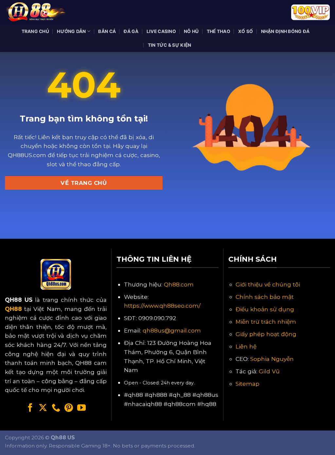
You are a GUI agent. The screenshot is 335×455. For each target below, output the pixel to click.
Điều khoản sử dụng (265, 309)
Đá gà (131, 31)
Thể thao (218, 31)
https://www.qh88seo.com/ (162, 305)
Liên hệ (246, 346)
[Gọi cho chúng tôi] (56, 408)
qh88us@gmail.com (172, 330)
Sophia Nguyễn (272, 358)
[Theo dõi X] (43, 408)
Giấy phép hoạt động (266, 334)
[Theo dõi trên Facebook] (30, 408)
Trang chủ (35, 31)
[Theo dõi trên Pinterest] (68, 408)
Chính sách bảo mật (265, 296)
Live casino (161, 31)
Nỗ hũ (191, 31)
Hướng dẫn (71, 31)
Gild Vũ (269, 371)
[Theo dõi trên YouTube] (81, 408)
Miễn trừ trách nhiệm (266, 321)
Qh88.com (179, 284)
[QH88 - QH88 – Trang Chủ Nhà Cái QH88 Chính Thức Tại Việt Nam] (37, 12)
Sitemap (247, 383)
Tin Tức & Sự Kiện (169, 45)
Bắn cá (107, 31)
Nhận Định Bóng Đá (285, 31)
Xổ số (245, 31)
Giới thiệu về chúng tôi (268, 284)
